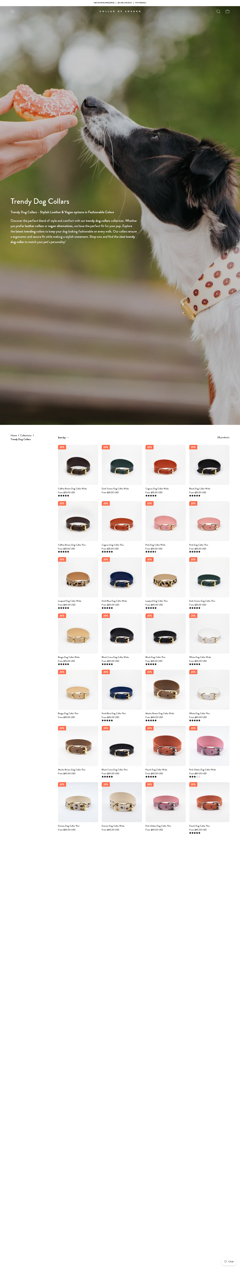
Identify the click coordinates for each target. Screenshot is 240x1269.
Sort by (62, 437)
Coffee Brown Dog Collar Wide (72, 489)
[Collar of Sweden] (120, 11)
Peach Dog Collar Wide (156, 770)
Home (14, 435)
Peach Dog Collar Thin (199, 826)
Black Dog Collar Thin (155, 657)
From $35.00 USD (66, 492)
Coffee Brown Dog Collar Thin (72, 545)
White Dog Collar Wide (200, 657)
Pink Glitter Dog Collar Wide (202, 770)
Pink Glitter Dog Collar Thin (158, 826)
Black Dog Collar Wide (199, 489)
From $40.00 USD (67, 605)
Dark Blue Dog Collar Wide (114, 601)
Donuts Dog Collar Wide (113, 826)
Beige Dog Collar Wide (69, 657)
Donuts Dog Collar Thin (69, 826)
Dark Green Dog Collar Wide (115, 489)
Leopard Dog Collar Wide (69, 601)
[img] (63, 496)
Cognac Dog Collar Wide (157, 489)
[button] (218, 11)
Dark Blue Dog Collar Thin (114, 713)
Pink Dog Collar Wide (155, 545)
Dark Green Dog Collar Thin (202, 601)
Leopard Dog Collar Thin (156, 601)
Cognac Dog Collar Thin (113, 545)
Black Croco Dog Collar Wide (115, 657)
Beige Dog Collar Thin (68, 713)
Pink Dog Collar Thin (198, 545)
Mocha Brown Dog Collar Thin (72, 770)
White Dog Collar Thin (199, 713)
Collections (26, 435)
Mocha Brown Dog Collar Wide (159, 713)
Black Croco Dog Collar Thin (115, 770)
